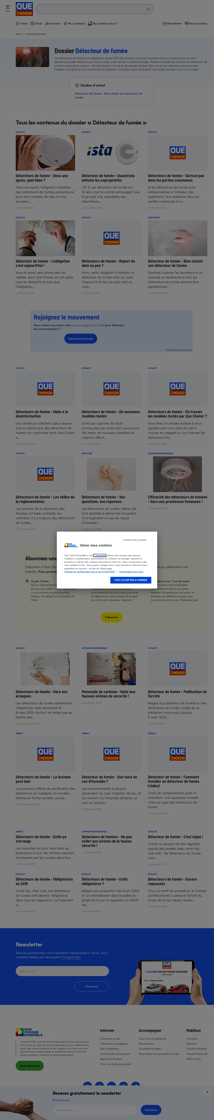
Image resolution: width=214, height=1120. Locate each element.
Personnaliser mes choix (131, 571)
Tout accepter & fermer (131, 580)
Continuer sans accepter (134, 540)
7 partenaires (99, 555)
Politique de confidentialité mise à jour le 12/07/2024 (89, 571)
